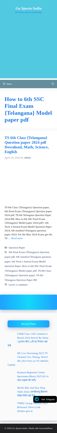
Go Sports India (29, 8)
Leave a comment (18, 284)
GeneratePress (45, 428)
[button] (53, 84)
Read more (17, 238)
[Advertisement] (28, 50)
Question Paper (17, 247)
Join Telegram (48, 399)
